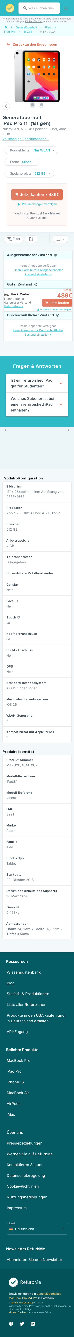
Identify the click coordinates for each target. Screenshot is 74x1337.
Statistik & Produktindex (28, 994)
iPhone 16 (15, 1082)
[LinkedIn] (32, 1323)
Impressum (17, 1208)
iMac (11, 1114)
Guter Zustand (20, 284)
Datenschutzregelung (26, 1175)
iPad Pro (14, 1071)
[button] (31, 150)
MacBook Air (18, 1093)
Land (12, 1223)
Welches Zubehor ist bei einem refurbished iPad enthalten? (32, 404)
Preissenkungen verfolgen (39, 204)
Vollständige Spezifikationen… (25, 139)
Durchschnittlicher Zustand (31, 315)
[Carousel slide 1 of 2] (32, 105)
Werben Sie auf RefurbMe (30, 1154)
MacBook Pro (18, 1060)
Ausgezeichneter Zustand (30, 255)
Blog (11, 983)
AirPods (14, 1103)
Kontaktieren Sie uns (25, 1165)
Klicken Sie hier (33, 21)
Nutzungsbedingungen (27, 1197)
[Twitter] (22, 1323)
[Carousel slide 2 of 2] (41, 105)
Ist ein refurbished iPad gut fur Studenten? (31, 383)
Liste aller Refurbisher (26, 1004)
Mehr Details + (13, 306)
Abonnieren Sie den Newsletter (34, 1259)
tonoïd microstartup (22, 1302)
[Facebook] (11, 1323)
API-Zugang (17, 1032)
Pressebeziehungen (25, 1143)
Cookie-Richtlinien (23, 1186)
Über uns (15, 1132)
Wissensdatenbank (24, 972)
